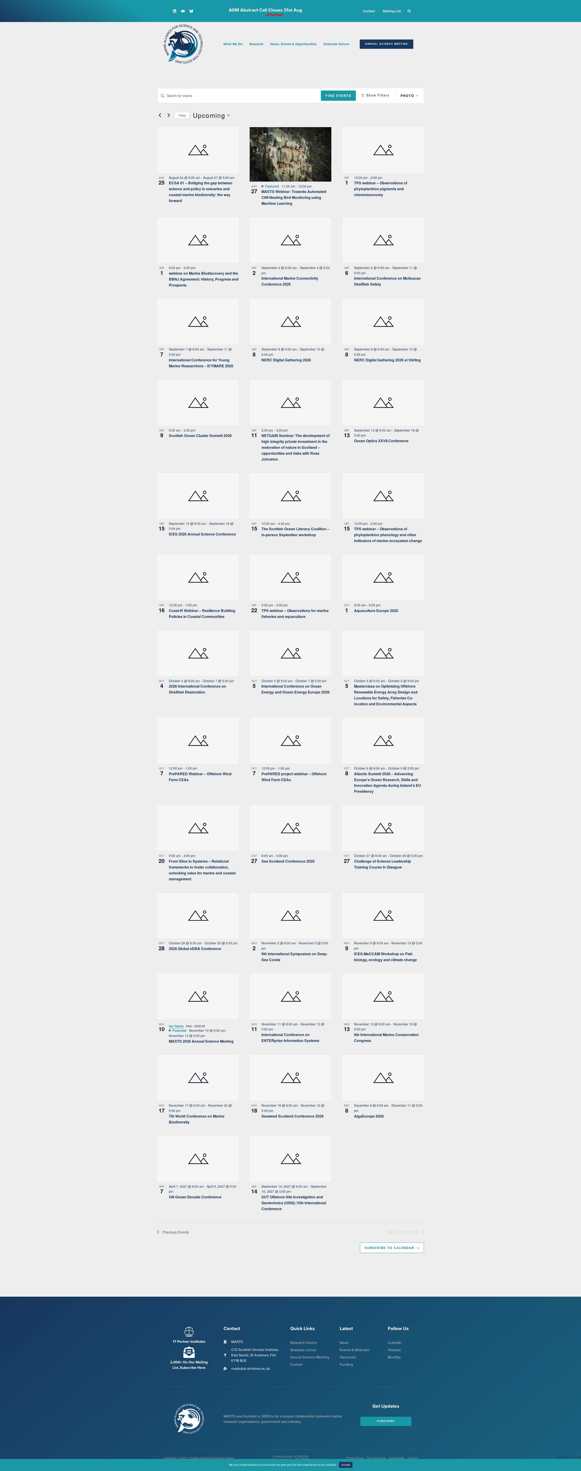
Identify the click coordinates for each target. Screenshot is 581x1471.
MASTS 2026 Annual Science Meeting (201, 1041)
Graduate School (336, 44)
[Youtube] (183, 11)
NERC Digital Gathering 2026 (286, 360)
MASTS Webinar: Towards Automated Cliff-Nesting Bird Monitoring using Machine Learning (293, 197)
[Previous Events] (159, 115)
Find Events (338, 95)
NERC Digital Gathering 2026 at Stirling (387, 360)
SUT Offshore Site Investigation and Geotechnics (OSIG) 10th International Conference (293, 1202)
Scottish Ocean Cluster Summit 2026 (200, 435)
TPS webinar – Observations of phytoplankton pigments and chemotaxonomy (380, 188)
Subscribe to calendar (389, 1248)
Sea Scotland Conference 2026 (288, 861)
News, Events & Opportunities (293, 44)
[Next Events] (168, 115)
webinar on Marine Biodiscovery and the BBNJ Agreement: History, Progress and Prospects (204, 279)
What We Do (233, 44)
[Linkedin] (174, 11)
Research (256, 44)
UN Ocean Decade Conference (195, 1197)
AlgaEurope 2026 (369, 1116)
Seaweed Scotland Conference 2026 (292, 1116)
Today (182, 115)
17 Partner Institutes (189, 1341)
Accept (345, 1465)
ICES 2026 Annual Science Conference (202, 534)
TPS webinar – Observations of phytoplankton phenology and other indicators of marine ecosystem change (388, 534)
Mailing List (392, 11)
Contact (369, 11)
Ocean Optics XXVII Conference (381, 440)
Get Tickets (176, 1026)
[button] (409, 11)
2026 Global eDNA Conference (195, 948)
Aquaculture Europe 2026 (376, 610)
